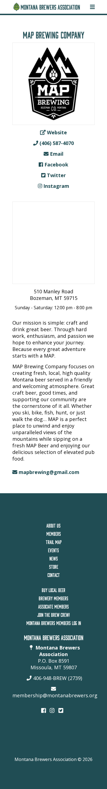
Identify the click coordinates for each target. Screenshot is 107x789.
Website (56, 132)
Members (53, 533)
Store (53, 566)
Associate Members (53, 606)
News (53, 557)
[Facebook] (43, 710)
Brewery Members (53, 597)
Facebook (55, 164)
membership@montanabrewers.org (54, 695)
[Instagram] (52, 710)
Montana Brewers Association (50, 6)
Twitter (56, 175)
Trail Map (53, 541)
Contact (53, 574)
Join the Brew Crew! (53, 614)
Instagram (55, 186)
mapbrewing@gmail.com (49, 472)
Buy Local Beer (53, 589)
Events (53, 549)
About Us (53, 525)
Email (56, 153)
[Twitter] (60, 710)
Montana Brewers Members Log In (53, 622)
